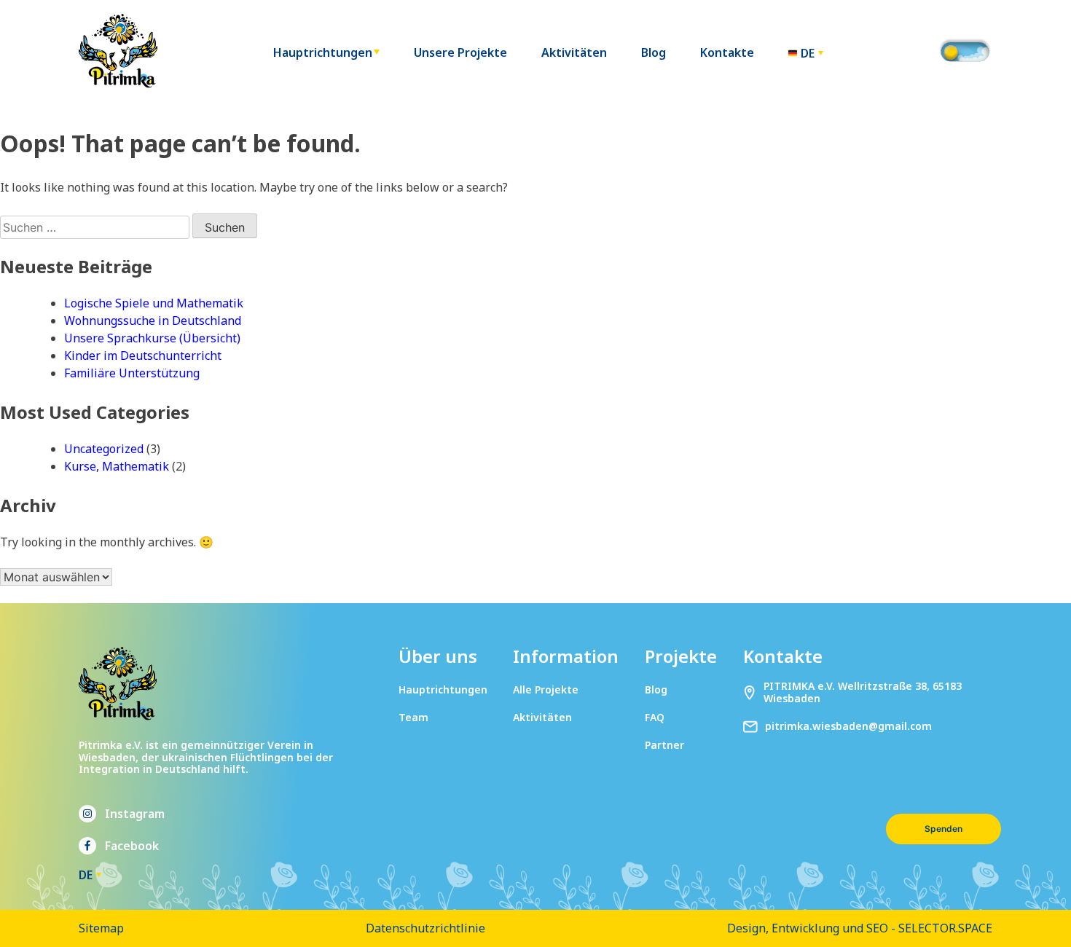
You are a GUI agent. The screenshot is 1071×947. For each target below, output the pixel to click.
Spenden (943, 828)
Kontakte (727, 53)
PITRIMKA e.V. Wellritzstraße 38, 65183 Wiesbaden (863, 692)
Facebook (132, 846)
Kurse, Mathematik (116, 466)
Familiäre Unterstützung (132, 373)
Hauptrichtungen (322, 53)
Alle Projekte (545, 689)
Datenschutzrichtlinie (425, 928)
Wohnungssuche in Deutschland (152, 321)
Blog (653, 53)
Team (413, 717)
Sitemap (101, 928)
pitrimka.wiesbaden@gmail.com (848, 727)
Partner (664, 745)
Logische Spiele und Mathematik (153, 303)
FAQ (654, 717)
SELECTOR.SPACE (945, 928)
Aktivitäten (574, 53)
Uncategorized (104, 449)
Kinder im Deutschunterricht (142, 355)
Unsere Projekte (460, 53)
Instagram (135, 814)
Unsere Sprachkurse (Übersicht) (152, 338)
